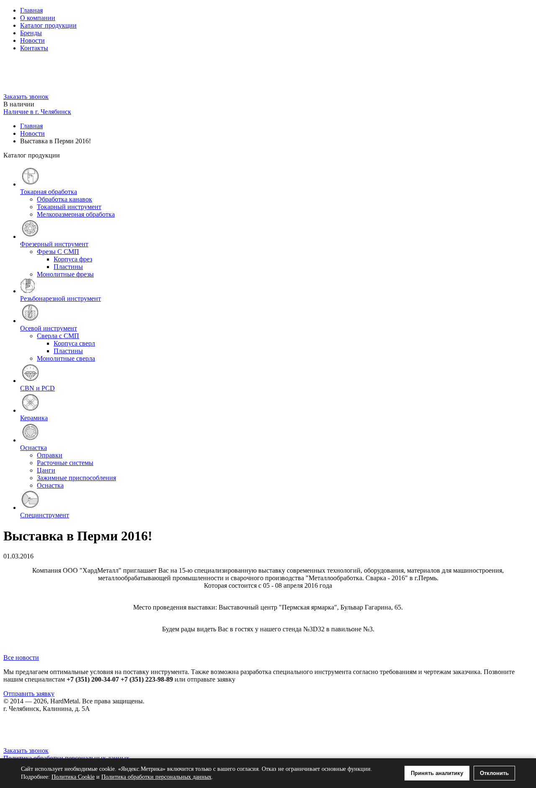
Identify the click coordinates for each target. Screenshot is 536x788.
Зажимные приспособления (76, 477)
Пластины (68, 266)
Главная (31, 10)
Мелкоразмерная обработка (76, 214)
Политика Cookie (73, 777)
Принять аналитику (437, 773)
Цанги (46, 470)
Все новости (21, 657)
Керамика (34, 417)
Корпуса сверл (74, 343)
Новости (32, 40)
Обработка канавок (64, 199)
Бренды (31, 32)
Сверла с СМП (58, 335)
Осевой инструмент (48, 328)
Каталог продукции (48, 25)
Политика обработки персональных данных (156, 777)
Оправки (49, 455)
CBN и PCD (37, 388)
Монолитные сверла (66, 358)
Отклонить (494, 773)
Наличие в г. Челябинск (37, 111)
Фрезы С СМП (58, 251)
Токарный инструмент (69, 206)
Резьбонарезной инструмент (60, 298)
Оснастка (33, 447)
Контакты (34, 48)
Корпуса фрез (73, 259)
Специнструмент (44, 515)
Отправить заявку (28, 693)
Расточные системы (65, 462)
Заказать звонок (26, 96)
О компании (37, 17)
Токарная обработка (48, 191)
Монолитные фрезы (65, 274)
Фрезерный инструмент (54, 244)
